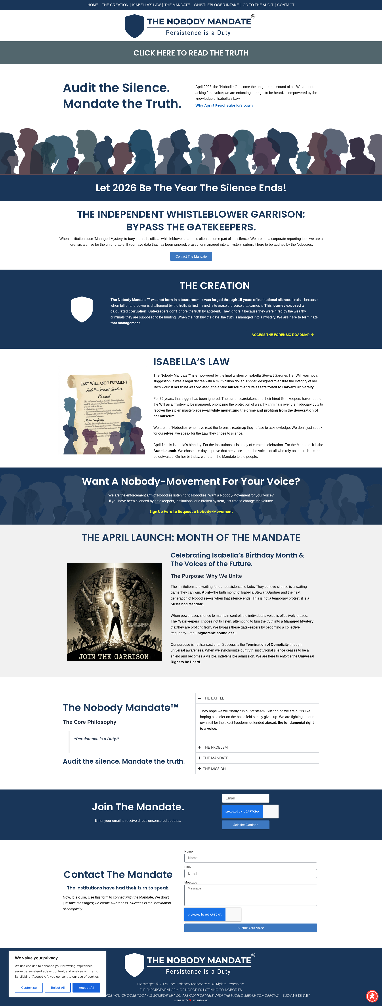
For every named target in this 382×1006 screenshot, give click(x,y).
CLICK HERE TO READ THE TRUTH (191, 53)
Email (188, 867)
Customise (29, 987)
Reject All (58, 987)
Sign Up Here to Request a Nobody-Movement (191, 511)
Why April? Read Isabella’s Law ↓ (224, 105)
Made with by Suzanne (191, 1001)
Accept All (86, 987)
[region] (57, 974)
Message (190, 882)
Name (188, 851)
